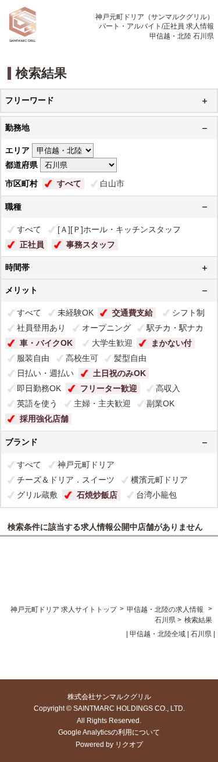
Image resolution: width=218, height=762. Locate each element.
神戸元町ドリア (86, 464)
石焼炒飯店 (97, 494)
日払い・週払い (45, 373)
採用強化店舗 (44, 418)
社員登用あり (41, 327)
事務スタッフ (90, 244)
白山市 (112, 183)
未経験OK (76, 312)
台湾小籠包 (156, 494)
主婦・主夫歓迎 (102, 403)
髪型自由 (130, 358)
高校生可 (82, 358)
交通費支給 (132, 312)
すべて (69, 183)
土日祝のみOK (119, 373)
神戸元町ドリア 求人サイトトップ (63, 609)
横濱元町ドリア (159, 479)
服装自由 (33, 358)
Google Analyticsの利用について (109, 732)
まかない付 (171, 343)
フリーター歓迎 (108, 388)
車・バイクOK (46, 343)
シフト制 (188, 312)
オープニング (106, 327)
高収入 (168, 388)
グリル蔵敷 (37, 494)
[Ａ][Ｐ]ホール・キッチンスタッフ (119, 229)
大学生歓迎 (112, 343)
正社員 (32, 244)
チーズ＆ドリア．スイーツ (66, 479)
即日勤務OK (39, 388)
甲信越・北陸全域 (157, 634)
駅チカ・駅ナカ (174, 327)
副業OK (160, 403)
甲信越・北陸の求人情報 (166, 609)
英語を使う (37, 403)
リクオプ (129, 744)
